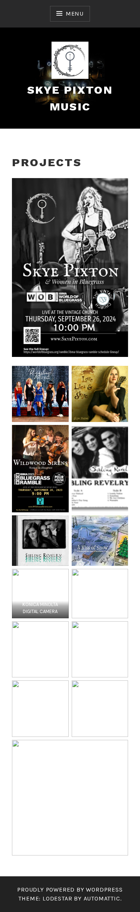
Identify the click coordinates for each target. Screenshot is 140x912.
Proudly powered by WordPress (69, 889)
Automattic (102, 898)
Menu (75, 13)
